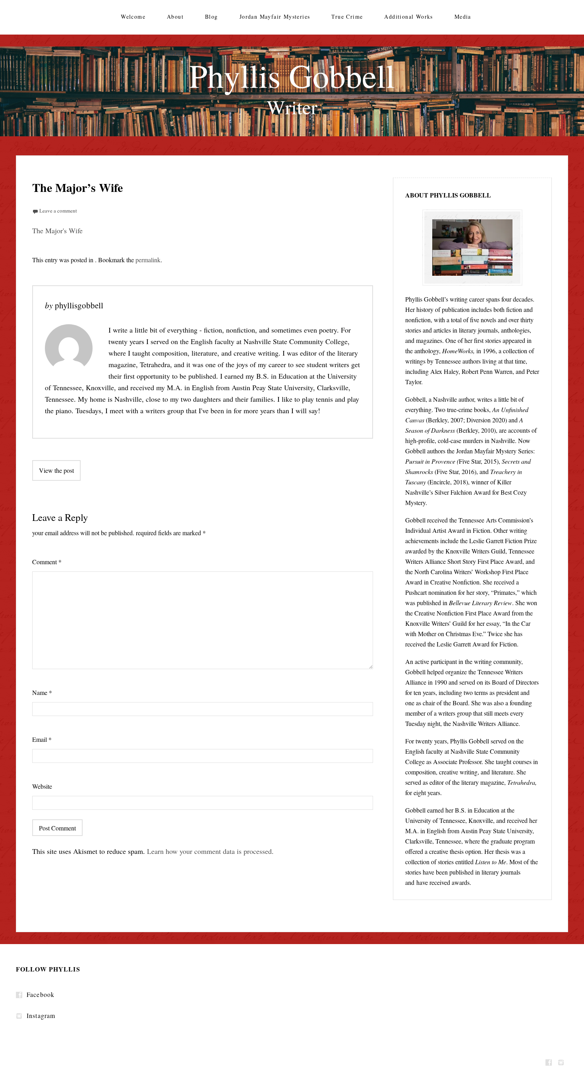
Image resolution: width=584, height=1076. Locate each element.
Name (42, 692)
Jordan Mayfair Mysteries (275, 16)
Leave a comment (58, 210)
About (175, 16)
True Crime (347, 16)
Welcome (133, 16)
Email (42, 739)
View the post (56, 470)
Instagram (41, 1015)
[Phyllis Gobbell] (292, 91)
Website (42, 786)
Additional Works (408, 16)
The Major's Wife (57, 230)
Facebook (40, 994)
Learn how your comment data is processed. (210, 851)
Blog (211, 16)
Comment (47, 561)
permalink (148, 259)
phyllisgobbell (79, 305)
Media (462, 16)
